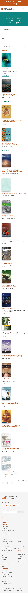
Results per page (22, 480)
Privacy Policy (18, 590)
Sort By (3, 44)
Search (3, 38)
